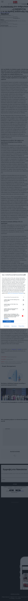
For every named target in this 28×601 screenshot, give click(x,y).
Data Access (14, 326)
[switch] (23, 300)
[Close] (25, 275)
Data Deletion (6, 326)
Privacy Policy (21, 326)
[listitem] (14, 297)
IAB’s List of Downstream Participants (15, 293)
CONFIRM (8, 321)
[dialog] (14, 300)
